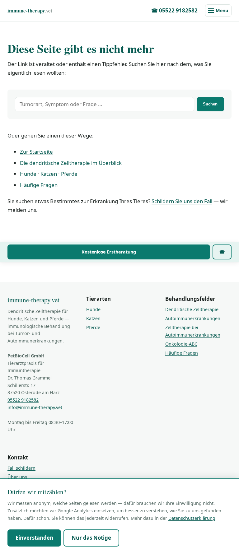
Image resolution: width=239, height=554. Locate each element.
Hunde (28, 173)
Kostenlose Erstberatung (109, 252)
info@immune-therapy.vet (34, 407)
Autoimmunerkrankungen (192, 318)
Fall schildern (21, 468)
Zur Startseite (36, 151)
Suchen (210, 104)
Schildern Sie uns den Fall (182, 201)
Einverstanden (34, 537)
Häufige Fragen (39, 185)
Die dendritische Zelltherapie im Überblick (71, 162)
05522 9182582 (23, 400)
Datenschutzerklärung (191, 518)
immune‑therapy (29, 10)
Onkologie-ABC (181, 344)
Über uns (17, 477)
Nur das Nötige (91, 537)
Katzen (48, 173)
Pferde (69, 173)
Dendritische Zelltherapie (191, 309)
